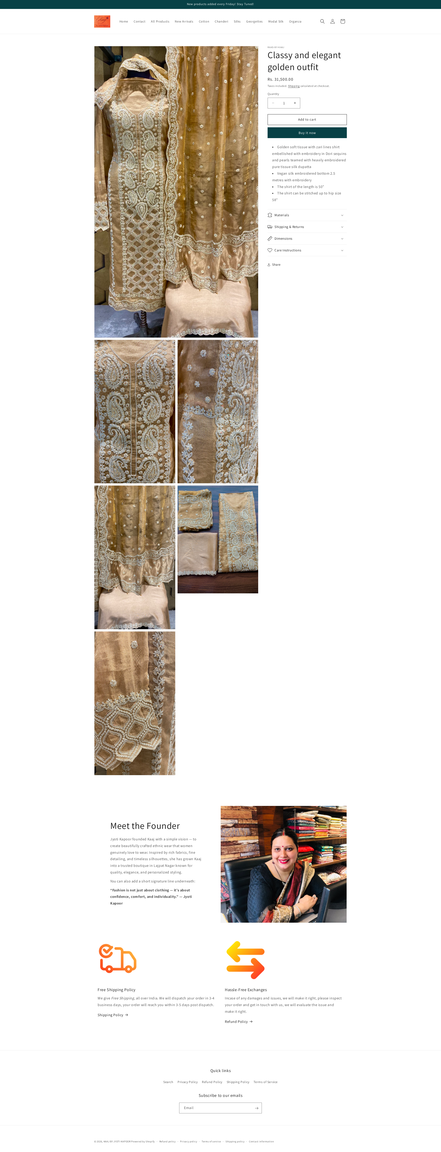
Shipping (294, 86)
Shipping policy (235, 1141)
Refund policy (167, 1141)
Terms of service (211, 1141)
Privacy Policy (188, 1082)
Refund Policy (236, 1021)
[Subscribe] (257, 1108)
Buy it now (307, 133)
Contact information (261, 1141)
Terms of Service (266, 1082)
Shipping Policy (110, 1015)
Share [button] (276, 264)
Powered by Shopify (143, 1141)
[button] (322, 21)
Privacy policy (188, 1141)
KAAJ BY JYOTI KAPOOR (117, 1141)
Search (168, 1082)
